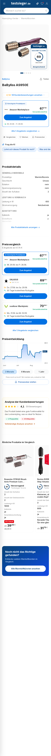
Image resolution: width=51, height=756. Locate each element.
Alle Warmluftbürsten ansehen (25, 569)
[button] (25, 354)
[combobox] (26, 11)
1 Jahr (41, 372)
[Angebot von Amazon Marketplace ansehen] (25, 113)
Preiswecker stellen (27, 382)
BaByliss (6, 79)
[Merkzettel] (42, 4)
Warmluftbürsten (28, 18)
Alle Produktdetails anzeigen (24, 227)
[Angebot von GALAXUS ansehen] (25, 289)
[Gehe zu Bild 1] (21, 73)
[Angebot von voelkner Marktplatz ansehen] (25, 314)
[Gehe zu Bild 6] (26, 73)
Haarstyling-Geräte (10, 18)
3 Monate (9, 372)
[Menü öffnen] (4, 4)
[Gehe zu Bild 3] (24, 73)
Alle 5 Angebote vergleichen (24, 131)
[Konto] (47, 4)
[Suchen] (46, 11)
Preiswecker (40, 137)
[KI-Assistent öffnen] (37, 4)
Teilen (46, 79)
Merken (25, 137)
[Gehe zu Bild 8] (28, 73)
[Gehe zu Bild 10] (30, 73)
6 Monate (25, 372)
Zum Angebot (25, 117)
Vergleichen (11, 137)
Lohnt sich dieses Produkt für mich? (19, 149)
